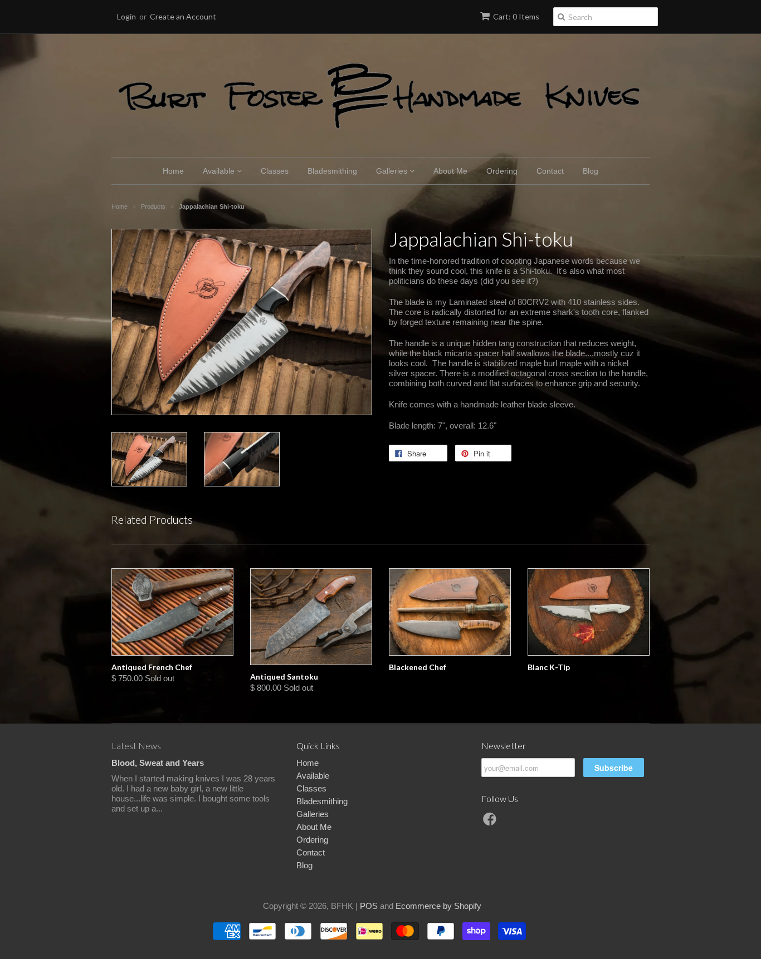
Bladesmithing (332, 170)
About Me (450, 170)
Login (126, 16)
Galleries (392, 170)
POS (369, 906)
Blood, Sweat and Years (157, 763)
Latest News (136, 745)
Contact (550, 170)
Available (220, 170)
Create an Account (183, 16)
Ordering (502, 170)
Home (173, 170)
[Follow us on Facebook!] (491, 822)
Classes (275, 170)
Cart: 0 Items (516, 16)
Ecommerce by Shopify (438, 906)
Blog (590, 170)
